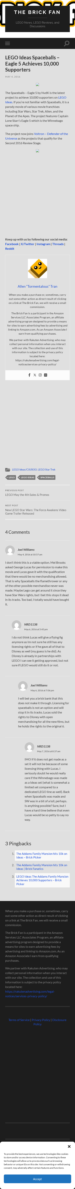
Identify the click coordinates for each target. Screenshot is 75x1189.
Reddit (9, 248)
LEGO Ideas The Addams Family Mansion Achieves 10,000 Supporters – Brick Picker (42, 880)
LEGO (12, 477)
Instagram (43, 244)
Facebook (12, 244)
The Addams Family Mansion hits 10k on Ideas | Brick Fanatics (41, 867)
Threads (58, 244)
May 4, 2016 (12, 76)
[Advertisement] (37, 196)
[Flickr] (45, 375)
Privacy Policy (41, 1020)
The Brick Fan (37, 12)
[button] (69, 1146)
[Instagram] (40, 375)
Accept (37, 1179)
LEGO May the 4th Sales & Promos (27, 493)
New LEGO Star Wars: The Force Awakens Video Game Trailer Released (35, 509)
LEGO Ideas (27, 477)
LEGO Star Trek (46, 469)
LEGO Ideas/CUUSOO (24, 469)
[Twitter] (35, 375)
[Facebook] (29, 375)
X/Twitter (27, 244)
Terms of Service (19, 1020)
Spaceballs (47, 477)
